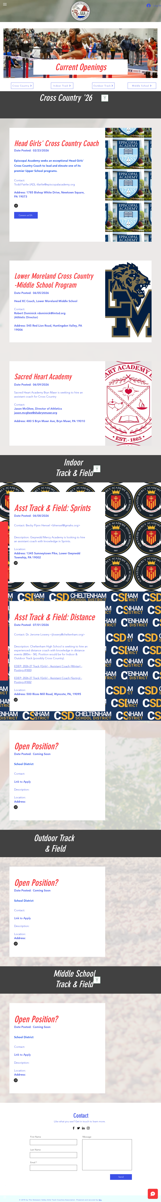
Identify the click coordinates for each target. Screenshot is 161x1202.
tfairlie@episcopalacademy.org (56, 184)
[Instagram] (16, 206)
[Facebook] (73, 1128)
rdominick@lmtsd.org (51, 313)
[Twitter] (78, 1128)
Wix (100, 1200)
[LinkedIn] (83, 1128)
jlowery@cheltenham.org (67, 634)
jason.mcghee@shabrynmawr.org (35, 413)
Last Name (35, 1150)
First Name (35, 1137)
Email (32, 1162)
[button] (5, 4)
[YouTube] (4, 1191)
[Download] (104, 98)
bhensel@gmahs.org (65, 525)
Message (87, 1137)
